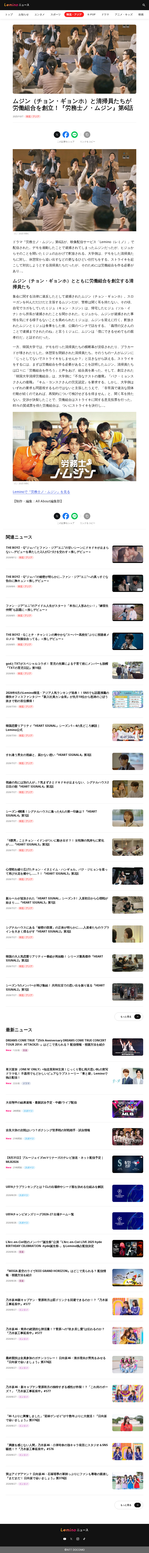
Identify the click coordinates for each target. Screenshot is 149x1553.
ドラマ (105, 14)
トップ (9, 14)
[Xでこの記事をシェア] (57, 134)
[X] (71, 1539)
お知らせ (24, 14)
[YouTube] (64, 1539)
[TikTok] (84, 1539)
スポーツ (56, 14)
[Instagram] (77, 1539)
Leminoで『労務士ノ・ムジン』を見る (41, 491)
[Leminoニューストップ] (17, 4)
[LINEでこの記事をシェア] (74, 134)
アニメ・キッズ (124, 14)
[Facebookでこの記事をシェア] (66, 134)
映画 (141, 14)
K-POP (92, 14)
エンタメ (40, 14)
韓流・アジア (74, 14)
